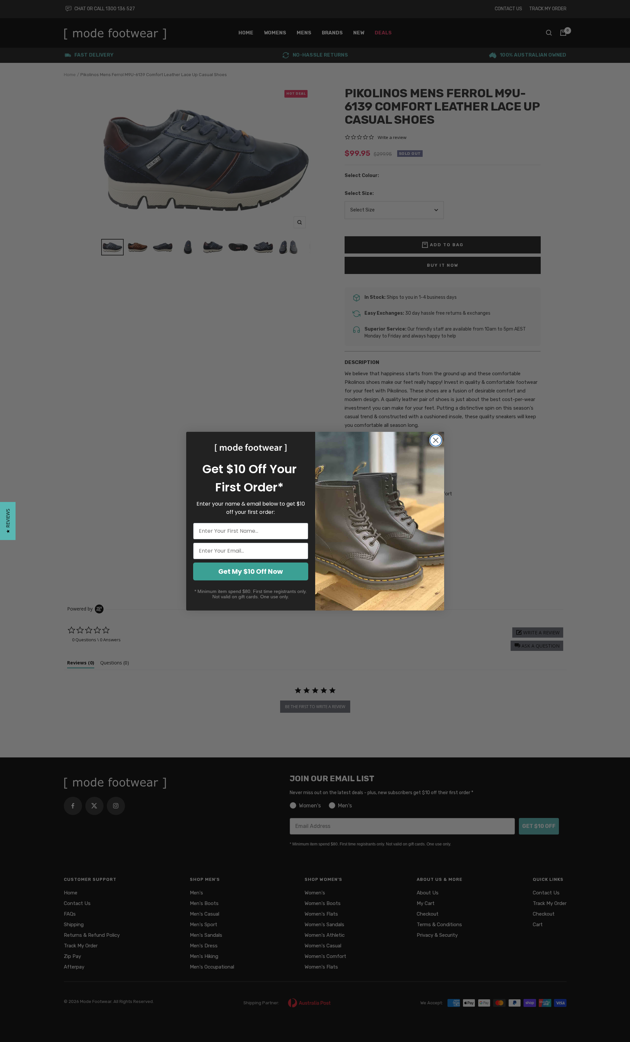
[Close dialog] (435, 440)
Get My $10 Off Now (250, 571)
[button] (8, 521)
